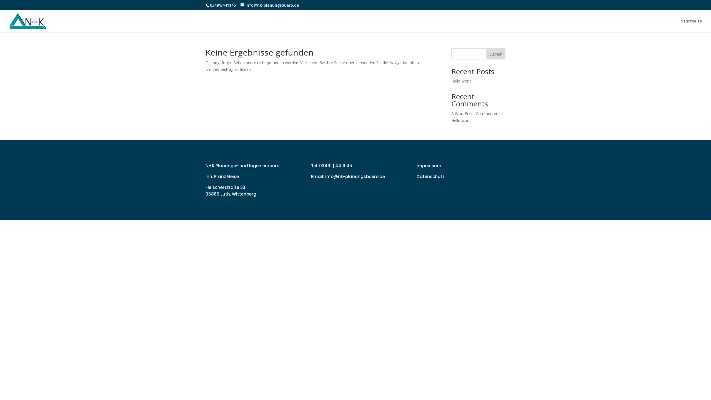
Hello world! (461, 81)
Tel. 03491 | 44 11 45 (331, 166)
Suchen (495, 54)
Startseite (691, 21)
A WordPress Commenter (474, 113)
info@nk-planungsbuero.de (355, 176)
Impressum (429, 166)
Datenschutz (431, 176)
